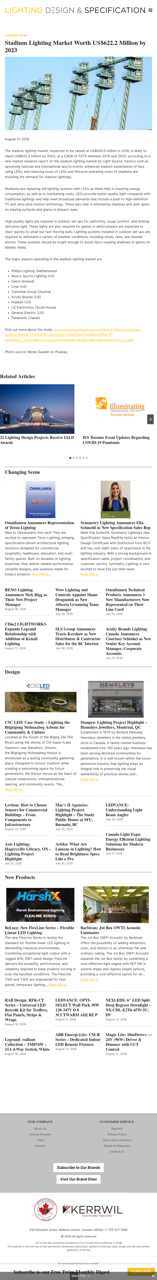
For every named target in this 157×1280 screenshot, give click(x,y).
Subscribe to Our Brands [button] (78, 1167)
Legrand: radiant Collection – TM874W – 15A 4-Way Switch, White (27, 1044)
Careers (40, 1145)
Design (12, 671)
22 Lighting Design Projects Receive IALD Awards (37, 439)
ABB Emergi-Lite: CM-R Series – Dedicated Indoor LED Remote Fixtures (78, 1039)
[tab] (70, 458)
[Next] (150, 419)
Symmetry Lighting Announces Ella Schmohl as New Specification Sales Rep (115, 525)
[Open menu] (150, 10)
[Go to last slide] (6, 419)
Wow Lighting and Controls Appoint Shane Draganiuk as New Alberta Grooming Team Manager (77, 599)
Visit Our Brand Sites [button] (78, 1179)
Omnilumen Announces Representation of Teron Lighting (39, 525)
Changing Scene (16, 35)
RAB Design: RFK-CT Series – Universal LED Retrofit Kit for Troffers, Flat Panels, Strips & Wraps (26, 1010)
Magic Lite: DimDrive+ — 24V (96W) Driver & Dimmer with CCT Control (129, 1042)
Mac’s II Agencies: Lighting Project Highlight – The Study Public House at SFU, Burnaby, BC (74, 815)
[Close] (153, 1268)
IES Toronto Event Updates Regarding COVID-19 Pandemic (116, 439)
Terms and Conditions (116, 1140)
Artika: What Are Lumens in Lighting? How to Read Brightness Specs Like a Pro (78, 851)
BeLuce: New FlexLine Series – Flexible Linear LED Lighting (39, 930)
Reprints (116, 1128)
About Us (40, 1128)
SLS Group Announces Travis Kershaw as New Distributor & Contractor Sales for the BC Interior (78, 636)
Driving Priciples (40, 1134)
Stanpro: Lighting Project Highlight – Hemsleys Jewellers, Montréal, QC (114, 725)
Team (40, 1140)
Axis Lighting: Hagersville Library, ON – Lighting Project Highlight (28, 851)
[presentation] (37, 409)
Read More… (41, 574)
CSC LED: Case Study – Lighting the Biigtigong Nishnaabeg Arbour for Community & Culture (37, 727)
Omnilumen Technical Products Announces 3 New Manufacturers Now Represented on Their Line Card (127, 599)
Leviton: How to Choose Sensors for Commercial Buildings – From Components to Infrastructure (26, 815)
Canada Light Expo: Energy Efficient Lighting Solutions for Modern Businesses (128, 841)
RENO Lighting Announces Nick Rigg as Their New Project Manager (26, 597)
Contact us (117, 1151)
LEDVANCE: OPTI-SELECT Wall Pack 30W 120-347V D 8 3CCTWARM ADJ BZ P (77, 1007)
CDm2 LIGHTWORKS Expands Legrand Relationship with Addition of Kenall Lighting (25, 634)
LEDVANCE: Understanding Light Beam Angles (124, 810)
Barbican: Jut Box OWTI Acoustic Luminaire (111, 930)
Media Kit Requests (117, 1145)
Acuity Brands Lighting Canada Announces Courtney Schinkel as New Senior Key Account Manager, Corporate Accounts (128, 641)
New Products (20, 877)
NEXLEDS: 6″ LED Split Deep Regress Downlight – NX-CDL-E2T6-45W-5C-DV (128, 1007)
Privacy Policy (117, 1134)
